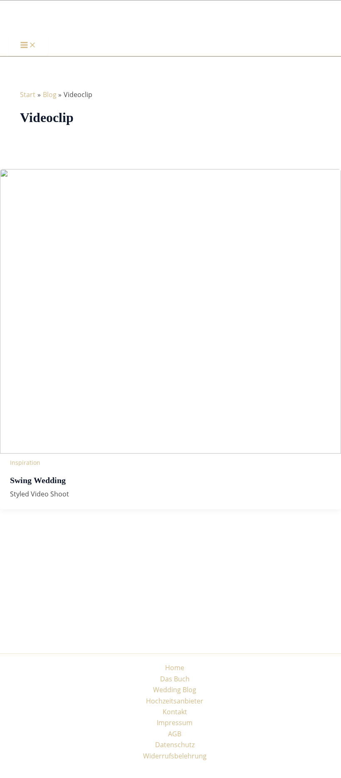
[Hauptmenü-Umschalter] (28, 45)
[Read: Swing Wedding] (170, 451)
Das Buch (175, 678)
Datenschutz (175, 744)
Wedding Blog (174, 689)
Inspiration (25, 462)
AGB (174, 733)
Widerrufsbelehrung (175, 756)
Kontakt (175, 711)
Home (174, 667)
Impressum (175, 722)
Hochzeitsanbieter (174, 701)
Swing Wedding (38, 480)
